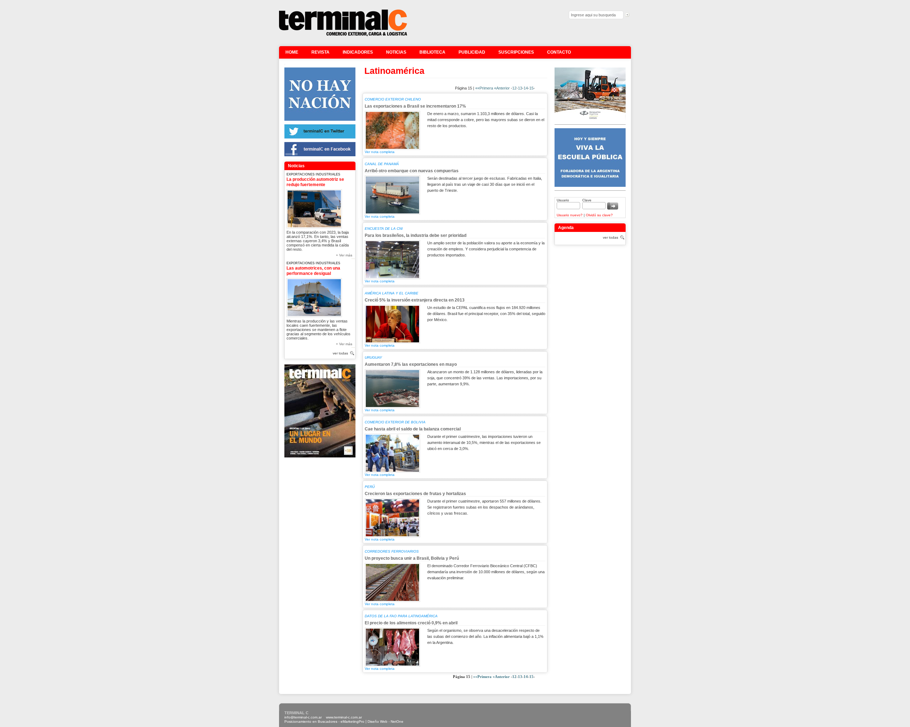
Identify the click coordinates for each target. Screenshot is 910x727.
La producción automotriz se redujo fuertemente (315, 182)
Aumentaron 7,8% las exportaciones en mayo (411, 364)
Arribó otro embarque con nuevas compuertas (412, 170)
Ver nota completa (380, 152)
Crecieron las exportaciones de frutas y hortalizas (415, 493)
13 (520, 88)
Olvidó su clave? (599, 215)
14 (526, 88)
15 (531, 88)
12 (514, 88)
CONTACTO (559, 52)
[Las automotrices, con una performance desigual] (314, 296)
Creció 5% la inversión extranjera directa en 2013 (415, 300)
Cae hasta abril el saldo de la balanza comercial (413, 429)
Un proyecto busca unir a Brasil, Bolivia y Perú (412, 558)
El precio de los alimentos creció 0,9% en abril (411, 622)
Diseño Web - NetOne (385, 721)
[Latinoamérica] (343, 35)
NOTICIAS (396, 52)
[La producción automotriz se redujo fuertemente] (314, 208)
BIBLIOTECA (432, 52)
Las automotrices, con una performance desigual (313, 271)
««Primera (484, 88)
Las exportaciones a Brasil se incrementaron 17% (415, 106)
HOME (291, 52)
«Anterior (502, 88)
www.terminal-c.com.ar (344, 717)
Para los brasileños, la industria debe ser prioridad (415, 235)
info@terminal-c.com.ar (303, 717)
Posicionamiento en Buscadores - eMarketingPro (324, 721)
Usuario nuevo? (570, 215)
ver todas (340, 353)
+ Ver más (344, 255)
